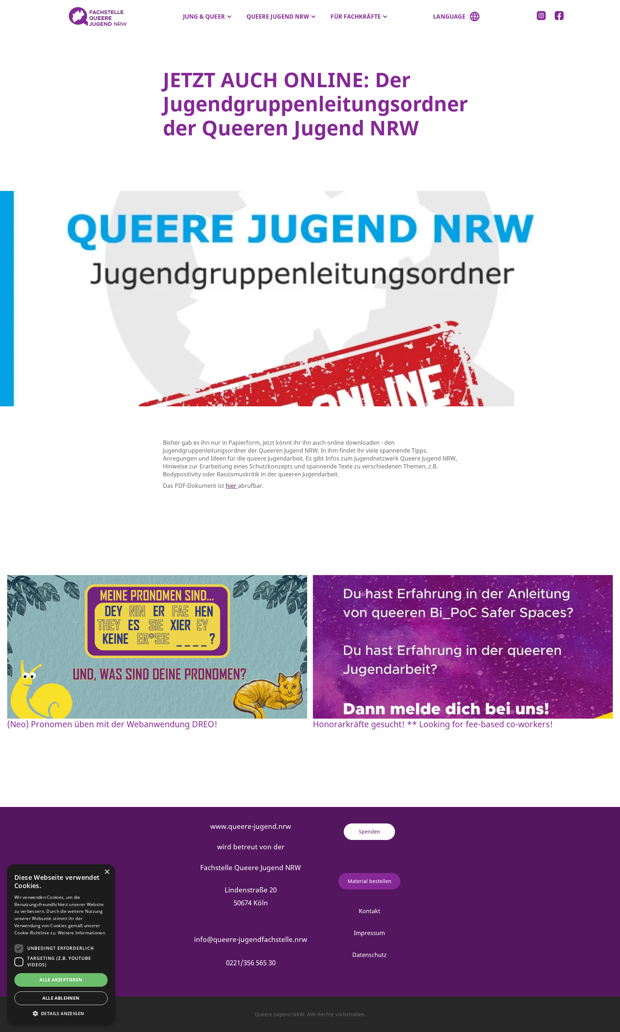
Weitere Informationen (81, 933)
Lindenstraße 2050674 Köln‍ (251, 896)
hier (232, 486)
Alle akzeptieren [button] (60, 980)
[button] (207, 16)
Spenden (369, 831)
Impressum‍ (369, 933)
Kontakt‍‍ (369, 911)
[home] (94, 16)
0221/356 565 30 (251, 962)
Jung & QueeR (204, 16)
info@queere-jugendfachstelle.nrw (250, 939)
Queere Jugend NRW (277, 16)
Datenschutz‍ (369, 955)
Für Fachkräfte (355, 16)
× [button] (106, 872)
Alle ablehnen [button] (60, 998)
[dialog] (61, 944)
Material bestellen (369, 881)
